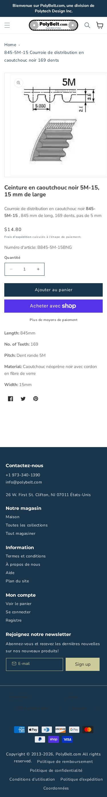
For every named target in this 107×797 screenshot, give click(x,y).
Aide (10, 572)
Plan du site (17, 581)
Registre (14, 620)
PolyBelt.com (68, 754)
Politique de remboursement (65, 761)
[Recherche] (87, 25)
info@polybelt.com (24, 482)
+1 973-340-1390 (23, 475)
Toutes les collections (27, 525)
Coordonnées (56, 788)
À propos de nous (23, 564)
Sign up (82, 664)
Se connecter (18, 612)
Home (10, 45)
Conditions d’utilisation (32, 779)
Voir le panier (18, 603)
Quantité (12, 257)
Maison (13, 517)
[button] (7, 25)
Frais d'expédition (18, 237)
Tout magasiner (20, 533)
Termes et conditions (26, 556)
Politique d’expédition (81, 779)
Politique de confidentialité (56, 770)
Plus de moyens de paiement (53, 320)
